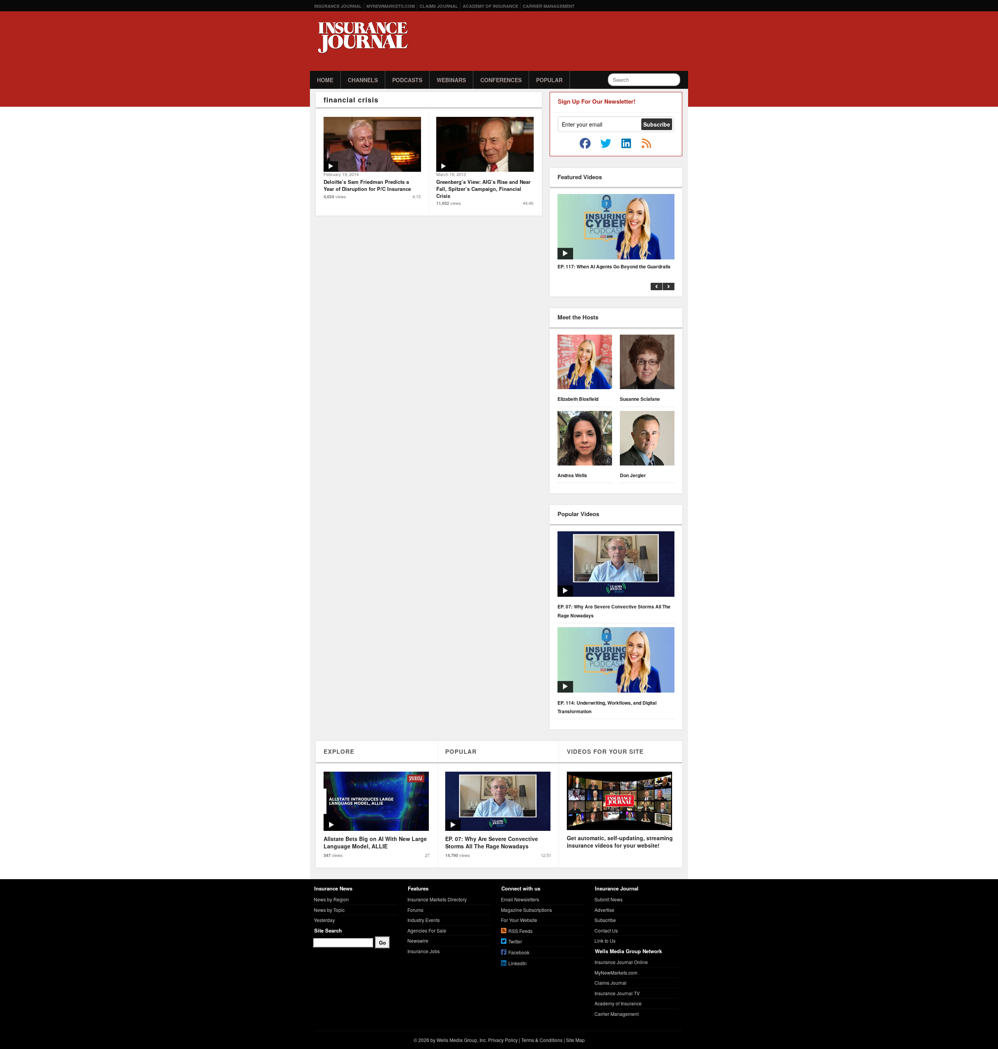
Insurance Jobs (423, 951)
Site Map (575, 1040)
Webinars (451, 80)
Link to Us (605, 940)
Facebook (518, 952)
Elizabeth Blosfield (577, 398)
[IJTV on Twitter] (606, 144)
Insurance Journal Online (621, 962)
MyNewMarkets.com (390, 6)
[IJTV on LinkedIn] (626, 144)
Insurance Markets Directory (437, 899)
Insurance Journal (338, 6)
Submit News (609, 899)
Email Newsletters (520, 899)
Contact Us (606, 930)
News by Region (331, 899)
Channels (363, 80)
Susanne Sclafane (640, 398)
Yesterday (324, 920)
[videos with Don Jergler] (647, 439)
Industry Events (423, 920)
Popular (549, 80)
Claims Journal (438, 6)
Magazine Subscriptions (526, 909)
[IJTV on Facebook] (585, 144)
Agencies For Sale (426, 930)
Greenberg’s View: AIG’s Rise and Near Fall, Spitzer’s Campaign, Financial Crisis (483, 188)
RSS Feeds (520, 930)
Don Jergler (633, 475)
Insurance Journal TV (617, 993)
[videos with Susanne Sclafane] (647, 363)
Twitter (515, 941)
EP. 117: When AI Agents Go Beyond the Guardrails (614, 266)
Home (325, 80)
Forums (415, 909)
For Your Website (519, 920)
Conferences (501, 80)
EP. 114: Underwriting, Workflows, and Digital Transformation (606, 707)
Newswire (417, 940)
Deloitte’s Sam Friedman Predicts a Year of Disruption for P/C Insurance (367, 185)
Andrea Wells (572, 475)
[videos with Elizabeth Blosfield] (584, 363)
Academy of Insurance (490, 6)
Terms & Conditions (542, 1040)
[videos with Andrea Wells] (584, 439)
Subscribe (605, 920)
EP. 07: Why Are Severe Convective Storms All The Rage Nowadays (614, 611)
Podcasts (407, 80)
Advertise (604, 909)
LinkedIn (517, 963)
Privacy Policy (503, 1040)
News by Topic (329, 909)
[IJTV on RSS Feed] (646, 144)
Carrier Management (549, 6)
